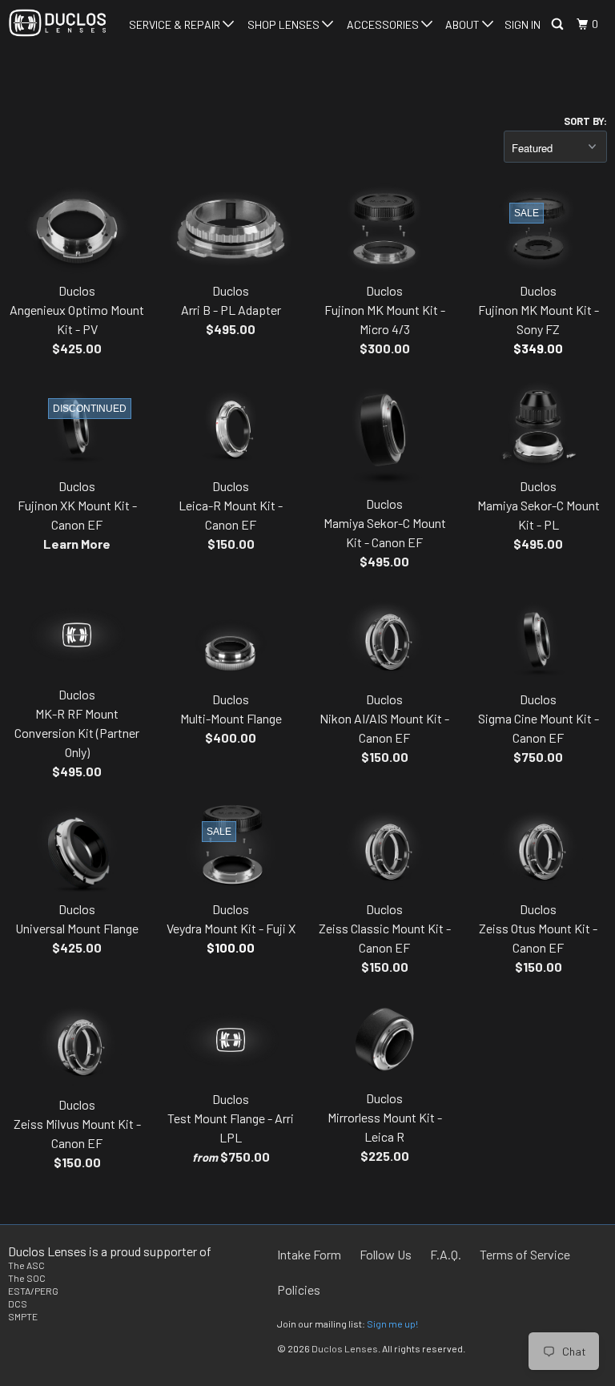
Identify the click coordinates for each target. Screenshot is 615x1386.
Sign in (522, 24)
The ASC (26, 1265)
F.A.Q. (445, 1254)
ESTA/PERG (33, 1290)
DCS (17, 1303)
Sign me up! (392, 1323)
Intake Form (309, 1254)
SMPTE (23, 1316)
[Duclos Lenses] (57, 23)
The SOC (27, 1277)
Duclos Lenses (345, 1348)
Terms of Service (525, 1254)
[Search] (559, 24)
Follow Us (386, 1254)
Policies (298, 1289)
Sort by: (585, 121)
